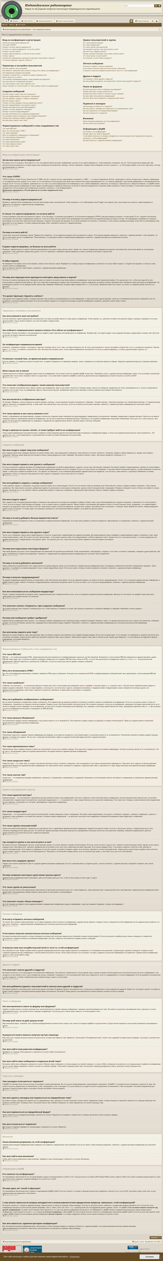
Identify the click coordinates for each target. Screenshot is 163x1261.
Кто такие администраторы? (93, 43)
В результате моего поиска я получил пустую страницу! (103, 94)
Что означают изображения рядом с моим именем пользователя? (26, 79)
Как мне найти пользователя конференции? (99, 96)
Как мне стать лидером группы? (94, 51)
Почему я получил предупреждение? (16, 111)
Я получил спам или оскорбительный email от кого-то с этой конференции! (110, 70)
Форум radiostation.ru (46, 21)
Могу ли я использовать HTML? (14, 131)
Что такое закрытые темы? (12, 144)
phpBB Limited (69, 1177)
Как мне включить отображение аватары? (18, 81)
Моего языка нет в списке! (12, 77)
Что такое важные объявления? (14, 137)
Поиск (6, 24)
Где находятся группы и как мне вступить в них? (100, 49)
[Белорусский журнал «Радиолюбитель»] (12, 1250)
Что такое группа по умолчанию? (95, 56)
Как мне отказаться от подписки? (95, 113)
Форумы (15, 21)
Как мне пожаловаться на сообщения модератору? (21, 114)
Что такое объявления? (11, 139)
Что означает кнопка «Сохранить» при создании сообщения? (25, 116)
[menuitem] (131, 21)
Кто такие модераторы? (91, 45)
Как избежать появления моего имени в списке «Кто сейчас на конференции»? (31, 70)
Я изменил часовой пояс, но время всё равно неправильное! (25, 75)
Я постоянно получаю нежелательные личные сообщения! (104, 68)
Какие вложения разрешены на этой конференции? (101, 121)
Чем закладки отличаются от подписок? (97, 106)
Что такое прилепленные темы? (14, 142)
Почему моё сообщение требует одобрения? (19, 118)
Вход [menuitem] (153, 21)
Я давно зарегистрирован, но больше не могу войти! (21, 54)
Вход (12, 24)
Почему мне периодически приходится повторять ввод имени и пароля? (29, 58)
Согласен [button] (150, 1257)
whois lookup (140, 1205)
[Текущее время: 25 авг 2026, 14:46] (159, 29)
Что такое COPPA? (9, 45)
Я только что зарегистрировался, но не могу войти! (21, 49)
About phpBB (51, 1179)
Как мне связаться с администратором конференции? (102, 140)
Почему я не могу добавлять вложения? (17, 109)
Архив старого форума (66, 21)
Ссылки (7, 21)
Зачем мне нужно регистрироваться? (16, 43)
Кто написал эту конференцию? (94, 132)
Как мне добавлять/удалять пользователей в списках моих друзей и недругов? (112, 81)
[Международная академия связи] (32, 1250)
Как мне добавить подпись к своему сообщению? (20, 98)
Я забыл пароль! (9, 56)
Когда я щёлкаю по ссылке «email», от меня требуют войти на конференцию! (30, 86)
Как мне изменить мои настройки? (15, 68)
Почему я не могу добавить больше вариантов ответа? (22, 103)
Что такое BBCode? (10, 128)
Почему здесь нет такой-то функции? (96, 134)
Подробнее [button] (75, 1257)
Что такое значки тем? (11, 146)
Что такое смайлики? (10, 133)
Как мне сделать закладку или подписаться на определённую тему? (108, 108)
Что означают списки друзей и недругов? (98, 79)
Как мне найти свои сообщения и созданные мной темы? (103, 98)
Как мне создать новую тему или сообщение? (19, 94)
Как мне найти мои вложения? (94, 123)
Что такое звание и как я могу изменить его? (19, 84)
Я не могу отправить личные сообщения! (98, 66)
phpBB (133, 376)
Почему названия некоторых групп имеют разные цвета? (103, 54)
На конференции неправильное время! (16, 73)
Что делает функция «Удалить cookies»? (17, 60)
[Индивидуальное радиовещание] (13, 7)
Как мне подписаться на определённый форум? (100, 111)
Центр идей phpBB (121, 1191)
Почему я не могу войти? (12, 51)
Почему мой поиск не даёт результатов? (97, 91)
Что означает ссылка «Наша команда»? (97, 58)
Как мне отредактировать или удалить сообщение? (21, 96)
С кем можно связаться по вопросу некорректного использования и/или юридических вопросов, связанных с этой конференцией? (118, 137)
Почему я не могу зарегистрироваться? (17, 47)
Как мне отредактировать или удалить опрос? (19, 105)
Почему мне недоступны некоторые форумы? (19, 107)
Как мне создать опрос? (11, 101)
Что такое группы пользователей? (95, 47)
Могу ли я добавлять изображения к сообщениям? (21, 135)
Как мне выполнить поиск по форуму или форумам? (102, 89)
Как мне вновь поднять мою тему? (15, 120)
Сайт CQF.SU (28, 21)
